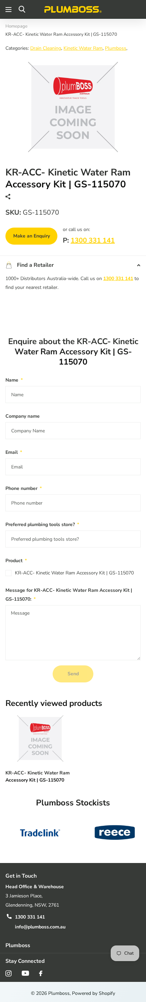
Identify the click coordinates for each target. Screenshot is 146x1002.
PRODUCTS (9, 9)
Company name (22, 416)
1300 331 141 (93, 240)
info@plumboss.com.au (40, 927)
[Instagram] (8, 973)
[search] (22, 9)
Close (73, 945)
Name (14, 380)
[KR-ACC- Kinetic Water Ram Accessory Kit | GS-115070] (40, 738)
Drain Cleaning (45, 48)
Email (13, 452)
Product (16, 560)
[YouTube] (25, 973)
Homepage (16, 26)
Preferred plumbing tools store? (42, 524)
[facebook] (40, 973)
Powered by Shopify (93, 993)
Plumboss (115, 48)
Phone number (23, 488)
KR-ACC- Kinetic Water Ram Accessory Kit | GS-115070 (74, 573)
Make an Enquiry (31, 236)
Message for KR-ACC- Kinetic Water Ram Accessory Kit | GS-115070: (68, 594)
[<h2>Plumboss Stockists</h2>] (40, 832)
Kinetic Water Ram (83, 48)
